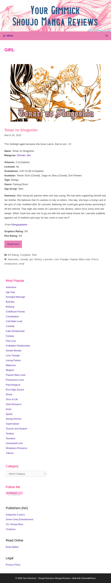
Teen (34, 255)
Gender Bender (14, 350)
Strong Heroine (13, 419)
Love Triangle (61, 259)
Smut (8, 409)
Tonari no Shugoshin (21, 130)
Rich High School (15, 389)
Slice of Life (12, 399)
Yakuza (9, 453)
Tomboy (10, 433)
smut (21, 263)
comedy (24, 259)
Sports (9, 414)
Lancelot (47, 259)
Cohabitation (12, 316)
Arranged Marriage (15, 297)
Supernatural (12, 424)
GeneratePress (88, 578)
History (38, 259)
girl (31, 259)
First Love (11, 341)
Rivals (9, 394)
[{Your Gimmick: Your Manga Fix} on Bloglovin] (14, 495)
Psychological (13, 385)
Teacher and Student (16, 428)
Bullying (10, 306)
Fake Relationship (15, 331)
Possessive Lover (15, 380)
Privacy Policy (13, 565)
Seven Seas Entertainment (19, 519)
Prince (94, 259)
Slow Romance (14, 404)
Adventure (11, 287)
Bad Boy (10, 302)
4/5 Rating (13, 255)
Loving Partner (13, 360)
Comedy (10, 326)
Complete (25, 255)
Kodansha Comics (15, 514)
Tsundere (10, 438)
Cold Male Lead (14, 321)
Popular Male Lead (80, 259)
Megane (10, 370)
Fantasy (10, 336)
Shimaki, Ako (24, 155)
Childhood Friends (15, 311)
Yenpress (10, 529)
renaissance (10, 263)
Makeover (11, 365)
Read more (13, 244)
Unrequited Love (14, 443)
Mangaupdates (19, 224)
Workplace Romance (16, 448)
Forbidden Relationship (18, 345)
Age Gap (10, 292)
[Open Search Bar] (106, 35)
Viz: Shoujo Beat (14, 524)
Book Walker (12, 547)
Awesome (13, 259)
